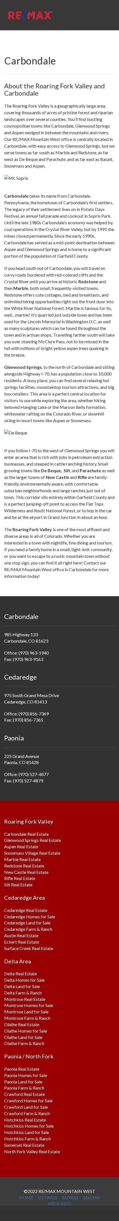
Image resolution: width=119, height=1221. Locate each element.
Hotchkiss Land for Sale (26, 1132)
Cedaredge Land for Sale (27, 922)
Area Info (59, 1203)
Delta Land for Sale (22, 986)
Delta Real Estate (20, 973)
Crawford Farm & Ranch (27, 1113)
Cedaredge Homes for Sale (29, 916)
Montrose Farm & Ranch (27, 1018)
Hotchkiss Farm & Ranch (27, 1138)
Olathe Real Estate (21, 1024)
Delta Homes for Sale (24, 980)
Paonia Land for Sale (23, 1081)
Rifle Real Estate (19, 878)
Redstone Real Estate (24, 865)
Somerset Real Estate (24, 1145)
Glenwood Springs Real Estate (32, 840)
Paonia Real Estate (21, 1068)
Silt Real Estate (18, 884)
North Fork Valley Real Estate (32, 1151)
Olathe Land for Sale (23, 1037)
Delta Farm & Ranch (23, 992)
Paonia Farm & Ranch (24, 1087)
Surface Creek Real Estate (28, 948)
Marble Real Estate (22, 859)
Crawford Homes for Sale (28, 1100)
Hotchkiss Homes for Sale (29, 1125)
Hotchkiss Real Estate (25, 1119)
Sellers (91, 1197)
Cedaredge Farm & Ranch (28, 929)
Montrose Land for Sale (26, 1011)
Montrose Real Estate (24, 999)
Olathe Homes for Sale (25, 1030)
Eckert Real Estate (21, 941)
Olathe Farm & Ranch (24, 1043)
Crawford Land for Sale (26, 1107)
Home (26, 1197)
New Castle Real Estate (26, 872)
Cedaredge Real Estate (25, 910)
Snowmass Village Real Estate (32, 853)
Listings (47, 1197)
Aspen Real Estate (21, 846)
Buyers (70, 1197)
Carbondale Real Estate (26, 834)
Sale (49, 1005)
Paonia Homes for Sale (25, 1075)
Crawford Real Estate (24, 1094)
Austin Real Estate (21, 935)
